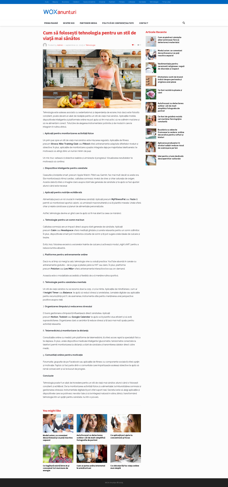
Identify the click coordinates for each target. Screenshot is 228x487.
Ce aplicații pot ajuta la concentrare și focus (121, 436)
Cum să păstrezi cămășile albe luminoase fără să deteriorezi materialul (169, 39)
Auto (47, 2)
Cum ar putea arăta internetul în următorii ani (91, 466)
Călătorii (76, 2)
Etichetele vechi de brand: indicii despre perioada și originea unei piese (170, 79)
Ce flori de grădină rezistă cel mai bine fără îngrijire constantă (170, 119)
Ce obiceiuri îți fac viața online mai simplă (124, 466)
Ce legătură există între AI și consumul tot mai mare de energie (56, 468)
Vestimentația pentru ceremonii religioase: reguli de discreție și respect (171, 66)
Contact (143, 23)
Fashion (112, 2)
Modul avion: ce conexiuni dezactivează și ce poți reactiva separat (58, 437)
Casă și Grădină (89, 2)
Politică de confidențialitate (118, 23)
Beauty (55, 2)
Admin (60, 45)
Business (65, 2)
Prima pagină (51, 23)
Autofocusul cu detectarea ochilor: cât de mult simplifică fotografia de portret (91, 437)
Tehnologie (154, 2)
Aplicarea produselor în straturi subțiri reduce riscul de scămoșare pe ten (171, 145)
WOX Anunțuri (111, 483)
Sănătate (142, 2)
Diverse (102, 2)
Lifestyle (132, 2)
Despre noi (69, 23)
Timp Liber (166, 2)
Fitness (122, 2)
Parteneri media (88, 23)
